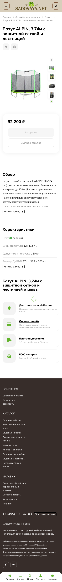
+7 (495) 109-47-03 (17, 514)
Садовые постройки (14, 454)
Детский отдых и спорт (26, 17)
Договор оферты (12, 494)
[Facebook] (6, 565)
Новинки (7, 503)
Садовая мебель (11, 420)
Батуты (48, 17)
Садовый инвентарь (14, 458)
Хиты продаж (10, 499)
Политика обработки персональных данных (14, 487)
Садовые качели (12, 432)
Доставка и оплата (13, 395)
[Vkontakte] (13, 565)
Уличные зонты (11, 445)
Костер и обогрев (12, 449)
